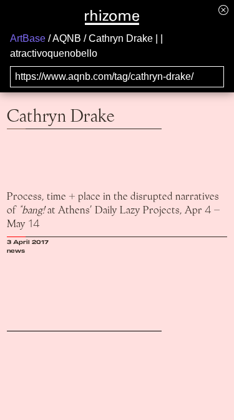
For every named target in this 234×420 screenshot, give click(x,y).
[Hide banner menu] (223, 9)
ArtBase (28, 38)
